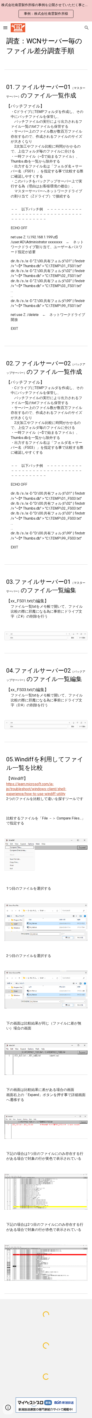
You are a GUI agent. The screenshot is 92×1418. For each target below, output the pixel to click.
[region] (46, 10)
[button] (5, 27)
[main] (46, 45)
